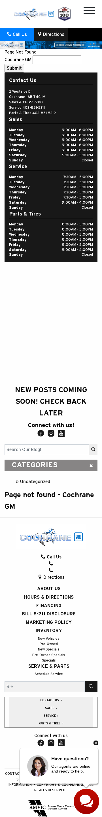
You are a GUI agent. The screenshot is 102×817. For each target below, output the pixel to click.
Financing (48, 605)
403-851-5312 (44, 113)
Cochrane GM (18, 59)
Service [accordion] (50, 715)
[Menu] (89, 11)
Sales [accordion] (50, 708)
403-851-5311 (33, 108)
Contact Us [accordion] (50, 700)
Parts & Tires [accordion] (50, 723)
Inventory (48, 630)
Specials (49, 660)
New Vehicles (49, 639)
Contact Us (16, 774)
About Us (49, 588)
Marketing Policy (49, 622)
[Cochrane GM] (34, 13)
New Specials (49, 649)
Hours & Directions (49, 597)
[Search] (93, 449)
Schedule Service (49, 674)
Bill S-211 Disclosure (49, 614)
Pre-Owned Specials (48, 655)
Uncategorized (35, 481)
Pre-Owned (49, 644)
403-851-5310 (31, 102)
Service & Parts (48, 666)
